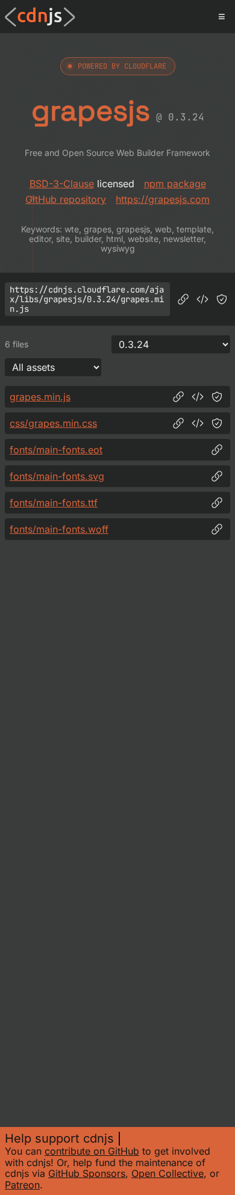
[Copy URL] (183, 299)
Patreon (22, 1185)
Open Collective (167, 1173)
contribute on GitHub (92, 1151)
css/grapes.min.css (53, 423)
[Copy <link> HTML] (197, 423)
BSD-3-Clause (62, 184)
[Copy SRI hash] (221, 299)
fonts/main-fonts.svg (57, 476)
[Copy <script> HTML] (202, 299)
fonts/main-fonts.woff (59, 529)
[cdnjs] (40, 16)
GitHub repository (65, 199)
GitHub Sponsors (86, 1173)
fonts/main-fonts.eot (56, 449)
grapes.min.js (40, 396)
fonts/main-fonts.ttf (54, 502)
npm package (175, 184)
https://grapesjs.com (163, 199)
